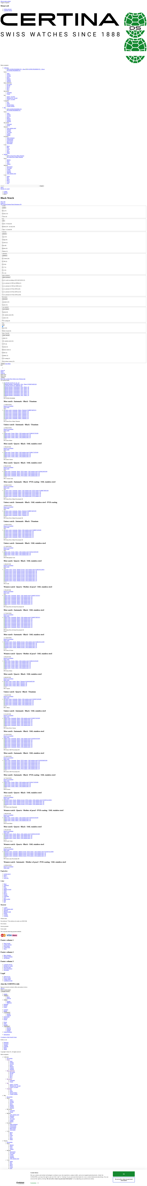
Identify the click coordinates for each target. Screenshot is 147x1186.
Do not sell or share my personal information (124, 1179)
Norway (6, 1018)
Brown (5, 893)
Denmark (6, 1004)
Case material (5, 309)
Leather (8, 133)
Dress (8, 77)
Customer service (8, 10)
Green (8, 149)
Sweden (6, 1025)
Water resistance (11, 138)
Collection (6, 67)
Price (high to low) (14, 379)
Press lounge (7, 946)
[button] (2, 371)
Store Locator (7, 943)
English (8, 1001)
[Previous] (4, 397)
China (5, 999)
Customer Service (8, 964)
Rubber (8, 135)
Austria (5, 994)
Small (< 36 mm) (11, 96)
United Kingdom (8, 1032)
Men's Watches (7, 955)
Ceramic (9, 131)
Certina (5, 191)
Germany (6, 1009)
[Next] (5, 397)
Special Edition (10, 105)
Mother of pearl (7, 889)
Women (5, 154)
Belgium (6, 995)
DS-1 (8, 89)
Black (8, 146)
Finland (5, 1005)
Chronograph (10, 139)
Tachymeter (9, 143)
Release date (22, 379)
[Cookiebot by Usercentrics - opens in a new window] (20, 1183)
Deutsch (9, 1028)
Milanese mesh (7, 911)
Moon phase (10, 142)
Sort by (2, 377)
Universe (4, 233)
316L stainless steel (11, 128)
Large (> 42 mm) (11, 99)
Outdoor (9, 80)
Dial (3, 325)
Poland (5, 1019)
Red (5, 901)
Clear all (3, 370)
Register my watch (8, 966)
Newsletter (6, 970)
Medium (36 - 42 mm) (12, 98)
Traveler (9, 76)
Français (9, 998)
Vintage (8, 74)
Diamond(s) (9, 166)
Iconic (8, 103)
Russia (5, 1022)
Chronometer (10, 140)
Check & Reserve (8, 968)
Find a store (6, 407)
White (8, 153)
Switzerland (6, 1026)
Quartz (8, 94)
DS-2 (8, 88)
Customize (33, 1183)
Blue (8, 147)
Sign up (2, 988)
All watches (9, 1058)
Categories (9, 1088)
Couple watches (10, 106)
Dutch (8, 997)
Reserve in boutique (8, 406)
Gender (4, 207)
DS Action (9, 84)
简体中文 (9, 1002)
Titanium (9, 129)
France (5, 1007)
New (8, 102)
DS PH (8, 85)
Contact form (7, 947)
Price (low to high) (5, 379)
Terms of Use (7, 976)
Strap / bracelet (5, 335)
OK (124, 1174)
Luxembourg (7, 1012)
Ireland (5, 1011)
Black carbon (7, 899)
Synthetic (6, 916)
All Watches (7, 958)
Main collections (11, 1070)
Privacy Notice (7, 978)
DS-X (8, 87)
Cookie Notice (7, 979)
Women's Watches (8, 956)
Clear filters (8, 363)
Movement (4, 299)
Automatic (9, 92)
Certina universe (8, 9)
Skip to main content (6, 1)
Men (5, 107)
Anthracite (6, 885)
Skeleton (9, 81)
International (7, 1034)
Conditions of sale (8, 980)
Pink (5, 900)
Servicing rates (7, 967)
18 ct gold (9, 132)
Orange (5, 895)
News (5, 949)
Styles (8, 1059)
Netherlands (6, 1016)
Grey (8, 150)
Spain (5, 1023)
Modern (9, 78)
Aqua (8, 73)
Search (2, 363)
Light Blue (6, 896)
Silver (8, 151)
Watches (6, 192)
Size (3, 220)
